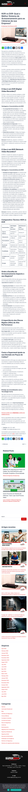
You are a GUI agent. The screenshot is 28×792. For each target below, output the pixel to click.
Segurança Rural (5, 734)
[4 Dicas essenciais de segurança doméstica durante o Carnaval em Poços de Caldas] (13, 626)
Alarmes (3, 706)
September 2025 (5, 660)
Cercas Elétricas (5, 716)
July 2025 (3, 664)
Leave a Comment (6, 499)
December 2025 (5, 655)
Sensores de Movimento (7, 736)
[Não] (26, 787)
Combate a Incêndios (6, 718)
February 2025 (4, 675)
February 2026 (4, 651)
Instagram (3, 435)
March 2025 (4, 673)
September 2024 (5, 687)
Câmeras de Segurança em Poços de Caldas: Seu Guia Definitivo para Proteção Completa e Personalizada (14, 471)
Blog (2, 711)
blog (13, 433)
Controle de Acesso (6, 720)
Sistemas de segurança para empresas (10, 743)
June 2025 (3, 666)
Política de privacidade (16, 789)
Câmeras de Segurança (8, 475)
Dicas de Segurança (6, 722)
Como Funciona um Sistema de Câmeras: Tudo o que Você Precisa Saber (13, 495)
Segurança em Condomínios (8, 729)
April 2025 (3, 671)
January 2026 (4, 653)
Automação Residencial (6, 709)
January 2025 (4, 678)
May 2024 (3, 696)
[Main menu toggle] (25, 3)
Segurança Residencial (6, 731)
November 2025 (5, 657)
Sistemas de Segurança (8, 501)
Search (3, 516)
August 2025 (4, 662)
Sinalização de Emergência (7, 738)
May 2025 (3, 669)
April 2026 (3, 648)
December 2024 (5, 680)
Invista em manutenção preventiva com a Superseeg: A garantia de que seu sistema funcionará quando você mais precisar (13, 571)
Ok (8, 789)
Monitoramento (5, 727)
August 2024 (4, 689)
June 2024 (3, 694)
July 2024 (3, 691)
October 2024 (4, 685)
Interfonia (3, 725)
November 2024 (5, 682)
